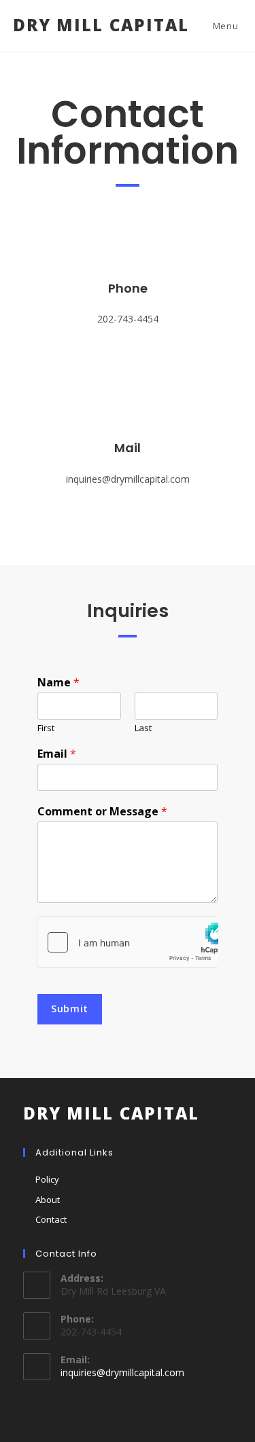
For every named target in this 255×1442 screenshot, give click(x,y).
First (45, 728)
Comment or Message (102, 812)
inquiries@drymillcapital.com (122, 1372)
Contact (51, 1219)
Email (56, 754)
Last (143, 728)
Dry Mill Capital (101, 25)
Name (58, 683)
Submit (69, 1008)
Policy (47, 1179)
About (47, 1200)
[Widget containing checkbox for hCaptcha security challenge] (127, 942)
